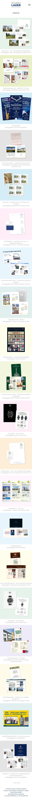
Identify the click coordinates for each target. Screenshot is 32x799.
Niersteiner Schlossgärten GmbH (20, 585)
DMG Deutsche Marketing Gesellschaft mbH (19, 661)
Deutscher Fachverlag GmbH (20, 90)
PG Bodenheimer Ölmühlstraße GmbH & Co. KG (20, 166)
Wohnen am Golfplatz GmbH (20, 701)
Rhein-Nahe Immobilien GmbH (20, 398)
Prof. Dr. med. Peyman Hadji (20, 245)
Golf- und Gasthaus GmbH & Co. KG (20, 53)
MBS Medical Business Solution (20, 284)
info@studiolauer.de (16, 794)
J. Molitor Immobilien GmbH (20, 321)
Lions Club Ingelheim (20, 127)
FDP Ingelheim (20, 738)
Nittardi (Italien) (20, 359)
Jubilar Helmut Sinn (20, 435)
